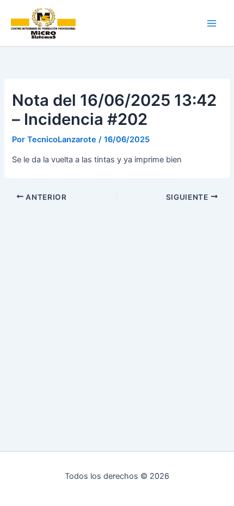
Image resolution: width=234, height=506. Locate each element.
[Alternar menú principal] (211, 23)
